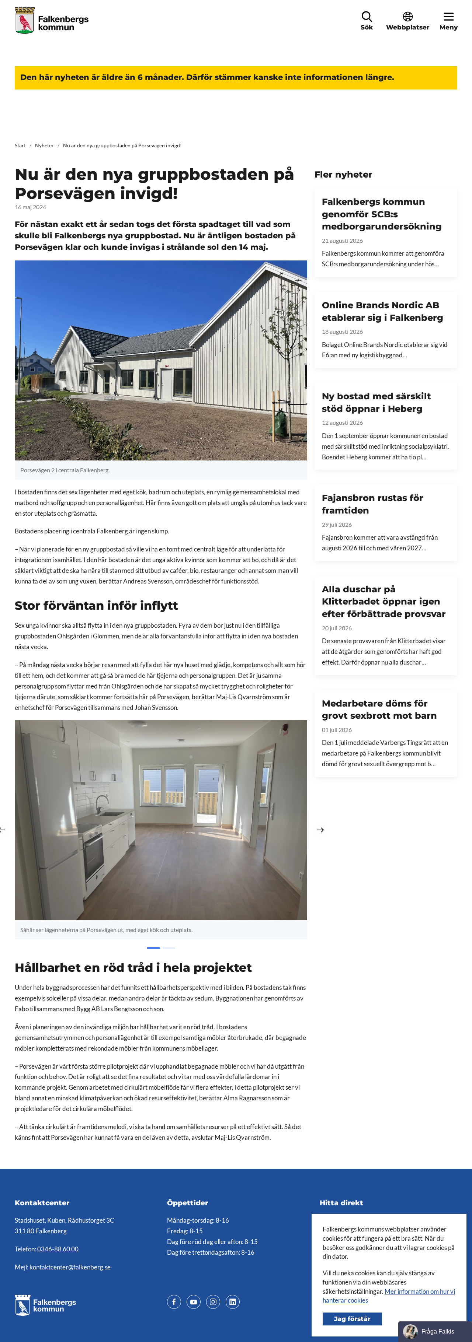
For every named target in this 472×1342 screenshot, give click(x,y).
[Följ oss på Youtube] (194, 1302)
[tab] (153, 948)
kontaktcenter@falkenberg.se (70, 1267)
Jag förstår (352, 1318)
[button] (366, 17)
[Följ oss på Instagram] (213, 1302)
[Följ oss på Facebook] (174, 1302)
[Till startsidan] (52, 20)
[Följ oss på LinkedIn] (233, 1302)
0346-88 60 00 (58, 1249)
